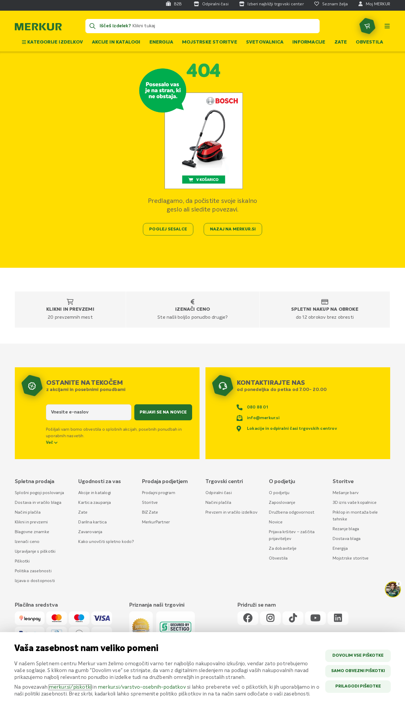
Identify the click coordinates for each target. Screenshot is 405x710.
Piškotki (22, 561)
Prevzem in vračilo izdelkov (231, 512)
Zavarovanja (90, 532)
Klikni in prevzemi (70, 309)
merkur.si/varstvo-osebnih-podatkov (142, 687)
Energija (161, 42)
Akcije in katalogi (116, 42)
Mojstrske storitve (209, 42)
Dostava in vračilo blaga (38, 503)
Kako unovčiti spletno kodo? (106, 542)
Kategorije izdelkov (54, 42)
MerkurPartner (156, 522)
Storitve (150, 503)
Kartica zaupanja (94, 503)
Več (50, 442)
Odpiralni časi (218, 493)
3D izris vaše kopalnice (355, 503)
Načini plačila (28, 512)
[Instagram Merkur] (270, 618)
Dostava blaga (347, 539)
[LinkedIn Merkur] (338, 618)
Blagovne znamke (32, 532)
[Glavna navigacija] (387, 26)
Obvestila (369, 42)
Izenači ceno (192, 309)
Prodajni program (158, 493)
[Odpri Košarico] (367, 26)
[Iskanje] (92, 26)
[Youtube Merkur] (315, 618)
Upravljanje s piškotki (35, 551)
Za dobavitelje (282, 548)
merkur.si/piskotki (70, 687)
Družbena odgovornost (291, 512)
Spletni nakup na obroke (324, 309)
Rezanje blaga (346, 529)
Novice (276, 522)
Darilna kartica (92, 522)
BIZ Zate (150, 512)
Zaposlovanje (282, 503)
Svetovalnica (264, 42)
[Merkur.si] (38, 28)
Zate (340, 42)
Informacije (308, 42)
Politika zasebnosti (33, 571)
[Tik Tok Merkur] (293, 618)
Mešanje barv (345, 493)
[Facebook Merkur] (247, 618)
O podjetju (279, 493)
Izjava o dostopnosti (35, 581)
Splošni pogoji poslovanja (39, 493)
